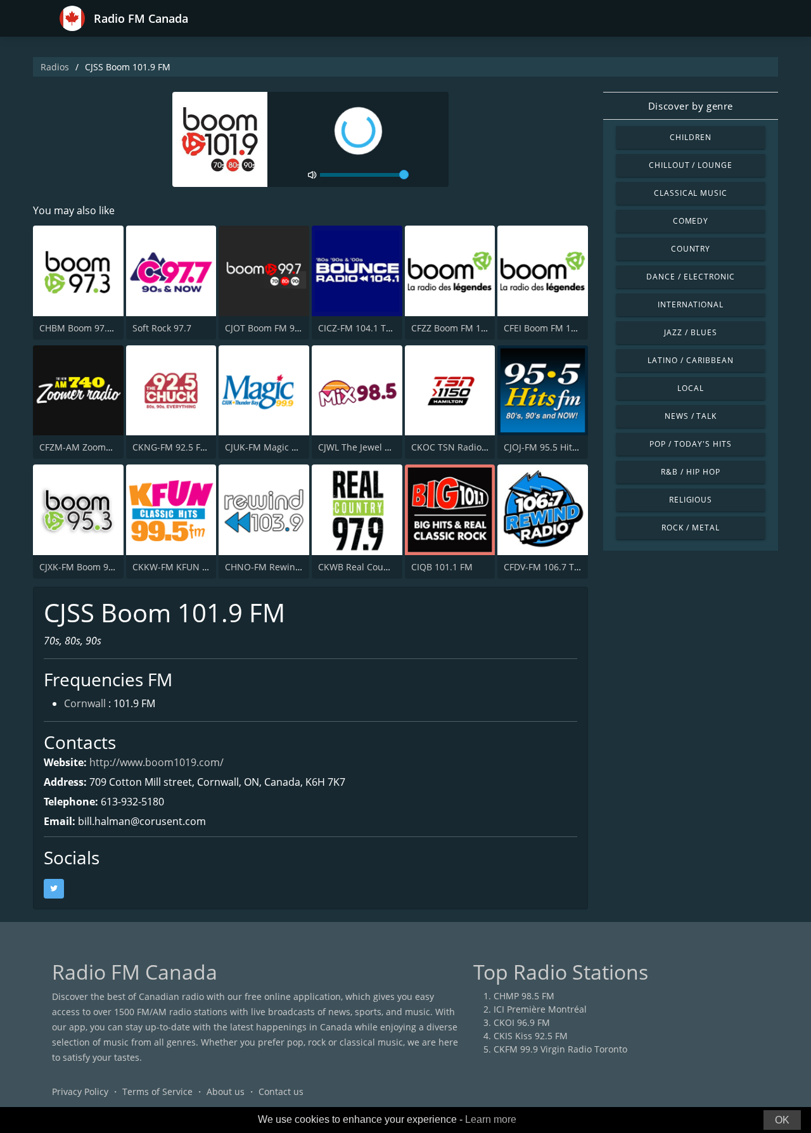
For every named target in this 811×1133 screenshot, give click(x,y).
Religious (691, 499)
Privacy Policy (80, 1091)
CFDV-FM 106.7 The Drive (557, 567)
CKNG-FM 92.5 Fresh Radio (189, 447)
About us (226, 1091)
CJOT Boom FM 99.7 (266, 328)
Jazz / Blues (690, 332)
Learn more (490, 1119)
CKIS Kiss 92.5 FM (531, 1036)
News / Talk (691, 416)
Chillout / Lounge (690, 165)
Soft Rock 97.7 (161, 328)
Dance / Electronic (690, 276)
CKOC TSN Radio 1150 (457, 447)
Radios (55, 67)
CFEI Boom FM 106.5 (546, 328)
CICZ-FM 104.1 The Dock (368, 328)
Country (691, 248)
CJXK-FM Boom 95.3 (80, 567)
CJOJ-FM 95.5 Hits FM (548, 447)
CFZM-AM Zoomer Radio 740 (99, 447)
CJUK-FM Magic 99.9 (267, 447)
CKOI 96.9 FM (522, 1022)
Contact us (281, 1091)
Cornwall (85, 703)
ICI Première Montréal (540, 1009)
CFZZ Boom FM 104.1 (455, 328)
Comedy (691, 220)
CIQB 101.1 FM (442, 567)
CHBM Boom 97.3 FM (83, 328)
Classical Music (690, 193)
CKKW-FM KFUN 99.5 (176, 567)
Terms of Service (157, 1091)
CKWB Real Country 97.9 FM (377, 567)
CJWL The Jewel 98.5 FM (368, 447)
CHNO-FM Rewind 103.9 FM (283, 567)
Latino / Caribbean (690, 360)
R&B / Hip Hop (690, 471)
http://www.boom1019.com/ (156, 762)
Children (691, 137)
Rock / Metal (690, 527)
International (691, 304)
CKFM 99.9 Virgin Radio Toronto (560, 1049)
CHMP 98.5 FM (524, 996)
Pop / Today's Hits (690, 443)
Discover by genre (690, 105)
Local (690, 388)
